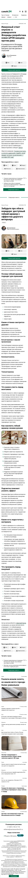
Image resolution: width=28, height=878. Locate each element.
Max (8, 62)
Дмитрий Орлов (11, 228)
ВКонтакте (8, 168)
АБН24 (21, 147)
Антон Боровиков (11, 55)
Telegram (15, 65)
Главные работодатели (14, 70)
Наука (2, 676)
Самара (3, 786)
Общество (3, 722)
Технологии (3, 752)
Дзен (21, 62)
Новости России (4, 23)
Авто (2, 714)
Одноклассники (21, 168)
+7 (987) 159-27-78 (13, 827)
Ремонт (4, 222)
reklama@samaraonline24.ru (13, 829)
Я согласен (14, 876)
